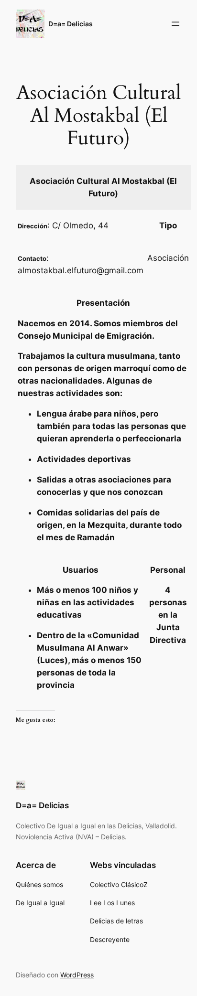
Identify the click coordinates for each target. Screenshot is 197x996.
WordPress (77, 975)
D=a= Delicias (70, 24)
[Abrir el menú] (175, 24)
